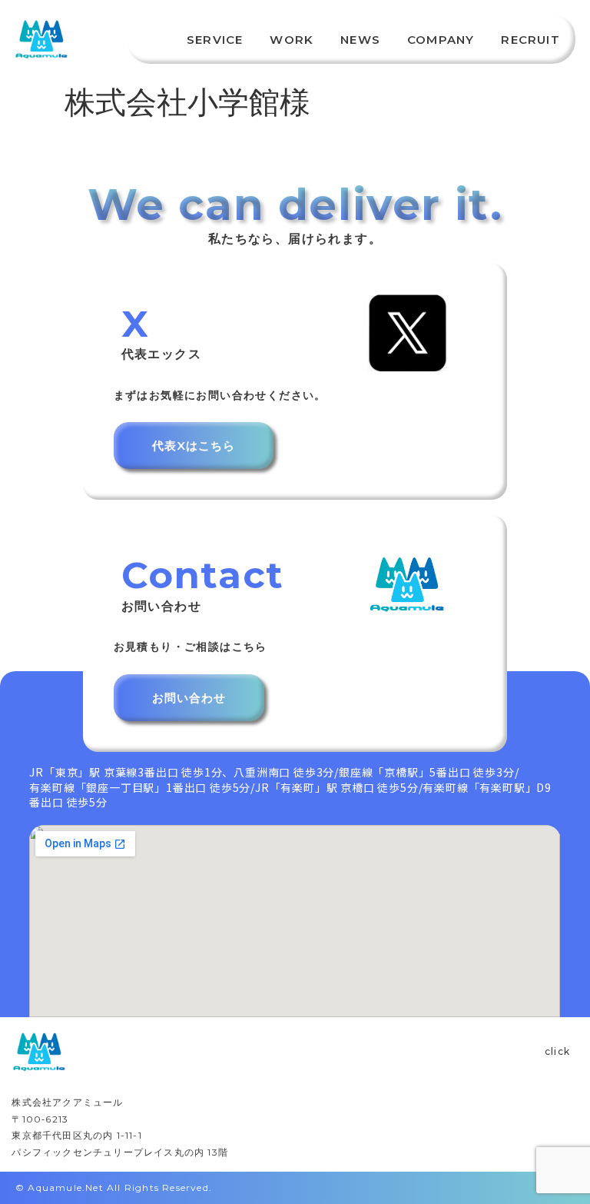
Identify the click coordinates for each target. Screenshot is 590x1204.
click (558, 1051)
